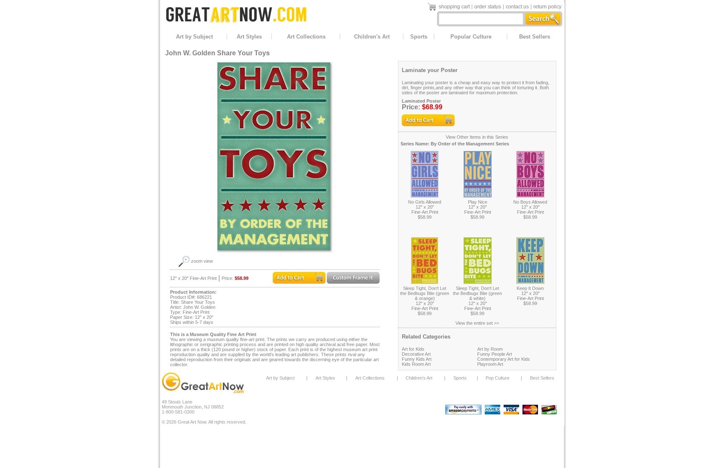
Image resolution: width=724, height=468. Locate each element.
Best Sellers (534, 37)
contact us (517, 7)
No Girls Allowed (424, 201)
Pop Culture (497, 377)
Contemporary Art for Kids (503, 359)
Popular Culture (470, 37)
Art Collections (306, 37)
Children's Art (372, 37)
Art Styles (249, 37)
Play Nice (477, 201)
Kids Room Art (416, 364)
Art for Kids (413, 349)
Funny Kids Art (417, 359)
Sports (418, 37)
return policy (547, 7)
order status (487, 7)
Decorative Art (416, 354)
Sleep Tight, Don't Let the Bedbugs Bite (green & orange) (424, 293)
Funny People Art (494, 354)
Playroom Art (490, 364)
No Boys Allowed (530, 201)
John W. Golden (190, 53)
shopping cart (454, 7)
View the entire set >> (477, 323)
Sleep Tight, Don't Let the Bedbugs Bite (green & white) (477, 293)
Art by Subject (194, 37)
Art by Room (490, 349)
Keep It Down (530, 288)
